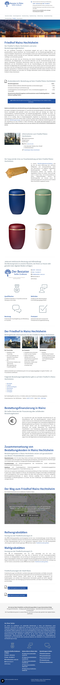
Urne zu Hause (19, 18)
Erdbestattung (40, 15)
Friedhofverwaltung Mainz (42, 543)
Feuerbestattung (25, 15)
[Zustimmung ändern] (2, 681)
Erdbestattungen (45, 660)
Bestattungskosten (17, 15)
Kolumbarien (10, 388)
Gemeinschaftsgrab (12, 386)
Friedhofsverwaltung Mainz (41, 561)
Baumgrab (9, 383)
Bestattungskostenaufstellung (45, 163)
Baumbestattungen (46, 658)
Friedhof (14, 18)
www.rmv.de (30, 144)
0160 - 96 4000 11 (46, 3)
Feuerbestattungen (46, 655)
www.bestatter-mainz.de (13, 679)
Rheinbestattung (46, 679)
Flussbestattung (8, 18)
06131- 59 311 (30, 398)
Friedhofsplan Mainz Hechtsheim (32, 150)
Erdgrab (9, 385)
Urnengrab (9, 391)
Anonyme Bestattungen (47, 662)
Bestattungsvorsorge (15, 120)
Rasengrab (9, 390)
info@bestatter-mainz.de (38, 274)
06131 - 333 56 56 (36, 3)
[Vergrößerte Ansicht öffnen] (17, 171)
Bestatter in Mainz (8, 15)
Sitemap (38, 680)
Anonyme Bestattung (48, 15)
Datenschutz (43, 680)
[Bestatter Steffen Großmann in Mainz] (14, 4)
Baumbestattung (33, 15)
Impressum (33, 680)
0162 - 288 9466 (42, 398)
